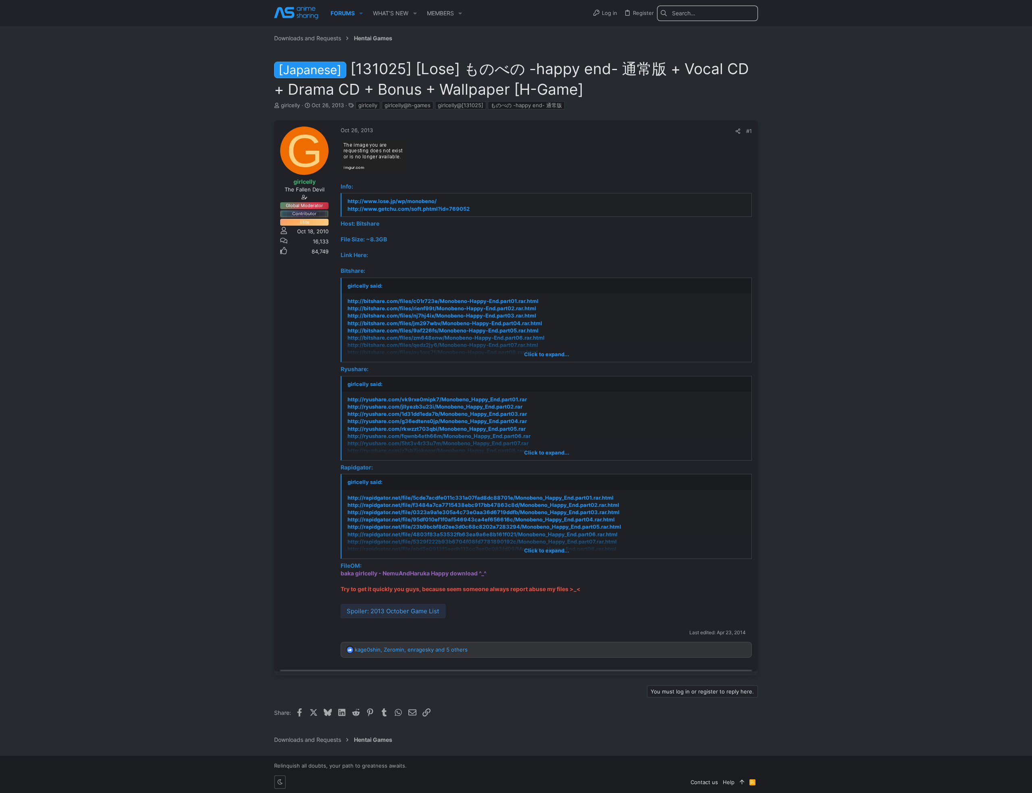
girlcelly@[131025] (460, 105)
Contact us (704, 782)
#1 (749, 131)
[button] (361, 13)
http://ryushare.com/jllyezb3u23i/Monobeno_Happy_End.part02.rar (434, 406)
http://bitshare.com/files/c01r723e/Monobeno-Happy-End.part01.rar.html (443, 301)
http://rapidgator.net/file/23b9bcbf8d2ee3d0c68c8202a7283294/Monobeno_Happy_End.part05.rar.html (484, 526)
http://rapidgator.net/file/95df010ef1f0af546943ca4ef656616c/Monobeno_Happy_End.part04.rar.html (481, 519)
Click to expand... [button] (546, 354)
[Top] (742, 782)
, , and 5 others (411, 649)
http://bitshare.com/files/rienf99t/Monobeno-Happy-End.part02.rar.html (441, 308)
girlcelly (367, 105)
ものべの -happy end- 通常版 (526, 105)
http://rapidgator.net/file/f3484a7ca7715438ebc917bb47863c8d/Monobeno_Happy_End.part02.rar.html (483, 505)
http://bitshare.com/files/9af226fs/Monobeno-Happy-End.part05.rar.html (443, 330)
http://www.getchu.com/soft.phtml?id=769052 (408, 209)
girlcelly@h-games (408, 105)
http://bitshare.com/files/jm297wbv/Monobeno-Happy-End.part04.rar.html (444, 323)
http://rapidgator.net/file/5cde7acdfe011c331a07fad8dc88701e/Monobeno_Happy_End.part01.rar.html (480, 497)
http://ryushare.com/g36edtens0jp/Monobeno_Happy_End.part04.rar (437, 421)
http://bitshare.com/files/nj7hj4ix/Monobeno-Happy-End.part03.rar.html (441, 315)
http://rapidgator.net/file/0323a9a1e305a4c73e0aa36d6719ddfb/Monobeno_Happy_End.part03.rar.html (483, 512)
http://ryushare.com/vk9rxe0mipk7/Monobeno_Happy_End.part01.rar (437, 399)
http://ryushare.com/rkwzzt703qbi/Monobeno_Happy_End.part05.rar (436, 429)
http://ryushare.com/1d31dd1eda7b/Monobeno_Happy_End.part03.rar (437, 414)
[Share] (737, 131)
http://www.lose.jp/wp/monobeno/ (392, 201)
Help (728, 782)
